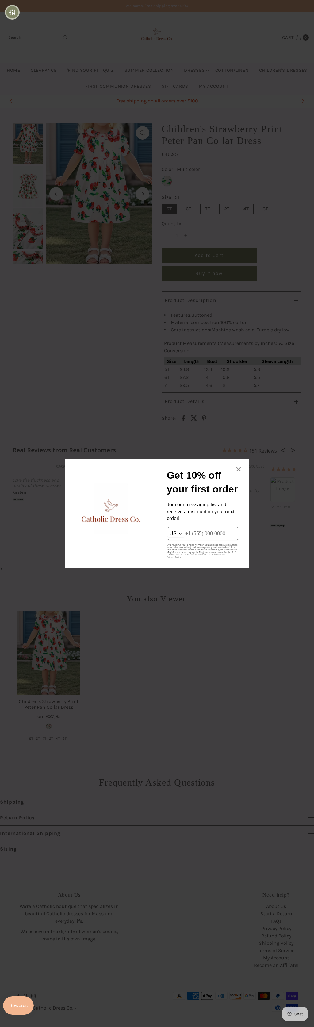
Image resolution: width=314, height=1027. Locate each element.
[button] (12, 12)
